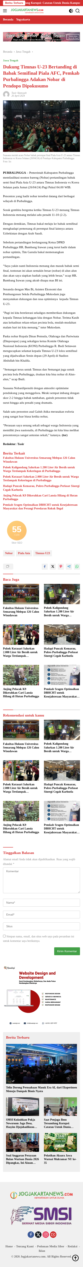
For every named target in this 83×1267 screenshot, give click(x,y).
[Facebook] (31, 1235)
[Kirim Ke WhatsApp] (77, 567)
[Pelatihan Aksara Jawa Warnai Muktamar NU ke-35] (60, 1142)
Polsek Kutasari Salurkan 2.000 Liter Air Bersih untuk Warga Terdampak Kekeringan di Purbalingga (41, 478)
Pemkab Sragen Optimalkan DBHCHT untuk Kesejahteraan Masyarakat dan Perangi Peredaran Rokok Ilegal (40, 506)
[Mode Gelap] (71, 10)
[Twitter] (38, 1235)
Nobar (9, 553)
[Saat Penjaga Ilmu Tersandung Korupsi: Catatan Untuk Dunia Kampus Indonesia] (60, 1106)
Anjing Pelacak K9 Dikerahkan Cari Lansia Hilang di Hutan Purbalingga (40, 497)
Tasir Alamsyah (19, 93)
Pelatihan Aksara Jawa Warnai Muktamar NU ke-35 (60, 1159)
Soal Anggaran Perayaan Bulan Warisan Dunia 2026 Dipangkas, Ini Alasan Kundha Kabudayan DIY (22, 1159)
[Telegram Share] (69, 567)
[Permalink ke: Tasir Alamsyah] (6, 94)
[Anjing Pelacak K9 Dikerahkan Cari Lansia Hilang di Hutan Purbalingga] (21, 675)
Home (9, 1246)
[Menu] (5, 10)
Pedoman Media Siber (50, 1246)
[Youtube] (53, 1235)
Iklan (42, 1250)
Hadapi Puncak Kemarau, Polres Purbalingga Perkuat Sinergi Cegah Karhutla (41, 487)
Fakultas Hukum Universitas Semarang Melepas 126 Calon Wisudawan (39, 459)
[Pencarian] (77, 10)
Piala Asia (24, 553)
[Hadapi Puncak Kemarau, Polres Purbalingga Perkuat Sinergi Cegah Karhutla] (62, 634)
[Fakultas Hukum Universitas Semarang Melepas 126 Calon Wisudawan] (21, 594)
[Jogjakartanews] (26, 10)
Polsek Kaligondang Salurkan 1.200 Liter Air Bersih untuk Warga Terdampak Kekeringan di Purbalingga (39, 469)
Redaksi (72, 1246)
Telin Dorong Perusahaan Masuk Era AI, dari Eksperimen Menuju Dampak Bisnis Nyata (41, 1089)
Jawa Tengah (10, 60)
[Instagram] (46, 1235)
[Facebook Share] (45, 567)
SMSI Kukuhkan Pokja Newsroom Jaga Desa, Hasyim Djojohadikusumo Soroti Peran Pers (22, 1123)
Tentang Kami (25, 1246)
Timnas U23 (42, 553)
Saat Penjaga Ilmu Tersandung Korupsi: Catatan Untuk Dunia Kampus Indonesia (57, 1123)
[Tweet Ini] (53, 567)
